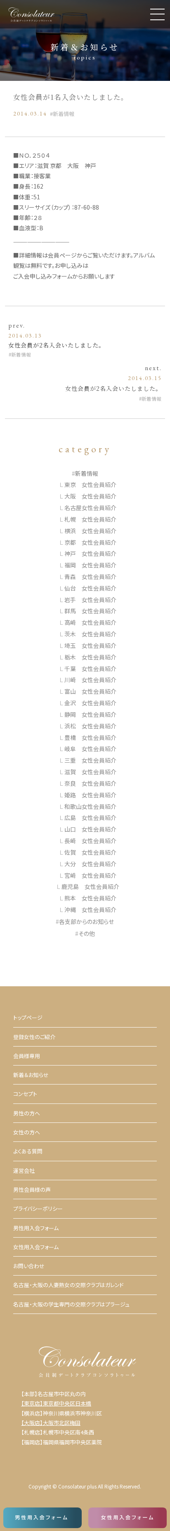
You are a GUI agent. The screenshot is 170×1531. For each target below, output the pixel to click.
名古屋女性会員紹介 (90, 507)
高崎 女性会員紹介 (90, 622)
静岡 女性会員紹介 (90, 714)
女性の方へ (26, 1132)
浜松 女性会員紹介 (90, 726)
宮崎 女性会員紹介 (90, 875)
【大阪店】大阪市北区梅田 (50, 1423)
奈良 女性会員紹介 (90, 783)
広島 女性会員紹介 (90, 817)
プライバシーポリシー (38, 1208)
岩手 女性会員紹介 (90, 599)
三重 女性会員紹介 (90, 760)
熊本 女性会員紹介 (90, 898)
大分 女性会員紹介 (90, 864)
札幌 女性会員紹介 (90, 519)
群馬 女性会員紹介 (90, 611)
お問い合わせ (29, 1266)
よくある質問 (27, 1151)
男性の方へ (26, 1113)
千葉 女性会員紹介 (90, 668)
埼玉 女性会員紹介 (90, 645)
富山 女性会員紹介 (90, 691)
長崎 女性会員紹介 (90, 840)
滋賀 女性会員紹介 (90, 772)
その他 (86, 933)
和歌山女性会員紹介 (90, 806)
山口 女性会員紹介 (90, 829)
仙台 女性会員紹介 (90, 588)
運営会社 (24, 1170)
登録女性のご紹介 (34, 1037)
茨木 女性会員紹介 (90, 634)
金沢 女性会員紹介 (90, 703)
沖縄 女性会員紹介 (90, 909)
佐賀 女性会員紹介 (90, 852)
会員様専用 (26, 1056)
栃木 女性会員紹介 (90, 657)
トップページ (27, 1017)
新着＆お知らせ (31, 1075)
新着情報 (63, 114)
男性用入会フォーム (36, 1228)
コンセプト (25, 1094)
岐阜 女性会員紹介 (90, 748)
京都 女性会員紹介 (90, 542)
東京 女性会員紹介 (90, 484)
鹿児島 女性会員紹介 (90, 886)
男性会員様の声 (32, 1189)
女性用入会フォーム (36, 1247)
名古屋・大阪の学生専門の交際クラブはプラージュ (71, 1304)
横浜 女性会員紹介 (90, 531)
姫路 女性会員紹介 (90, 795)
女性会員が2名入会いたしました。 (56, 345)
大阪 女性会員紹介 (90, 496)
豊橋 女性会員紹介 (90, 737)
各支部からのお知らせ (86, 921)
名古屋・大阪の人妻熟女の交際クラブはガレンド (68, 1285)
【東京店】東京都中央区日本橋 (56, 1403)
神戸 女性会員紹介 (90, 553)
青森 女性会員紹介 (90, 576)
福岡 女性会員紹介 (90, 565)
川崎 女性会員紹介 (90, 680)
